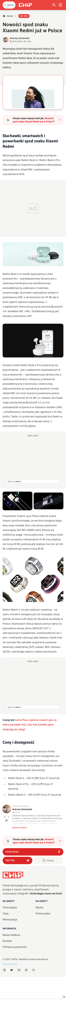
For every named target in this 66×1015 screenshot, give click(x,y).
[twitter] (5, 816)
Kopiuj (50, 860)
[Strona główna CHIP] (25, 5)
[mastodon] (6, 820)
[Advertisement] (33, 458)
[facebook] (8, 816)
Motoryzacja (10, 919)
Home (10, 16)
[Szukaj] (54, 5)
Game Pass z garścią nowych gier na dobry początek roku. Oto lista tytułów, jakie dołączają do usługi (29, 724)
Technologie (10, 907)
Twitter (9, 860)
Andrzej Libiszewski (19, 38)
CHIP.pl (14, 959)
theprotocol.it (10, 964)
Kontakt (7, 940)
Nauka (39, 907)
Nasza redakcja (11, 934)
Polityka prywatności (15, 946)
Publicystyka (43, 913)
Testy (6, 913)
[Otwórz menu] (60, 5)
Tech (26, 16)
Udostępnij (12, 851)
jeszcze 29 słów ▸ (19, 827)
